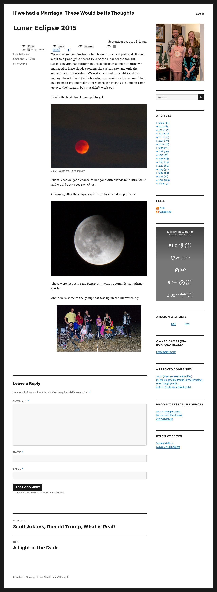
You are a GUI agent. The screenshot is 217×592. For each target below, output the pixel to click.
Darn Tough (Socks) (167, 383)
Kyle (173, 324)
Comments (165, 211)
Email (18, 468)
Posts (162, 208)
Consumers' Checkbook (169, 415)
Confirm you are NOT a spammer (40, 492)
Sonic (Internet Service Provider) (174, 376)
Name (18, 452)
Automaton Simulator (168, 446)
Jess (187, 324)
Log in (200, 13)
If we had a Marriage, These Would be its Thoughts (73, 13)
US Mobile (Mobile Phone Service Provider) (179, 380)
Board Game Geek (166, 352)
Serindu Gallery (164, 443)
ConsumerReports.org (168, 411)
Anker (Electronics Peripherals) (173, 387)
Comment (21, 400)
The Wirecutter (164, 418)
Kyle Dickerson (21, 54)
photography (20, 63)
